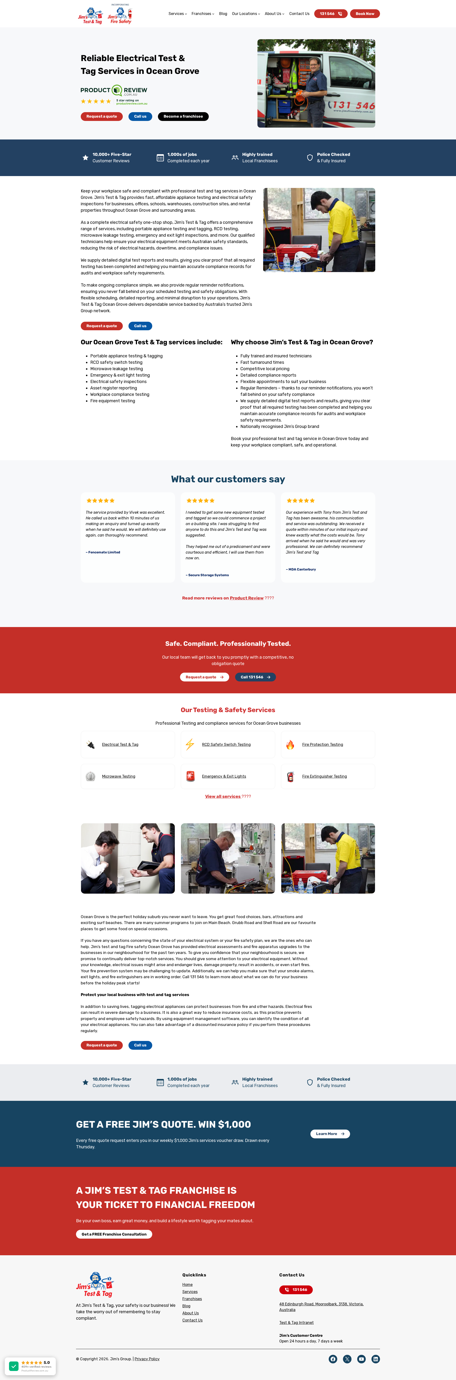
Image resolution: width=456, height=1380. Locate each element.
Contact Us (192, 1320)
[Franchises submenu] (213, 14)
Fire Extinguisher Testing (324, 776)
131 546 (327, 13)
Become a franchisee (183, 116)
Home (187, 1284)
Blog (186, 1306)
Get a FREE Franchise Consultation (114, 1234)
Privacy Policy (147, 1359)
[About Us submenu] (283, 14)
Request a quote (101, 116)
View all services (223, 796)
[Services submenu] (186, 14)
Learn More (326, 1133)
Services (190, 1291)
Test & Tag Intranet (296, 1322)
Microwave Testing (118, 776)
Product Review (247, 598)
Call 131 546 (252, 677)
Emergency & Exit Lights (224, 776)
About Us (190, 1313)
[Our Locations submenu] (259, 14)
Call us (140, 116)
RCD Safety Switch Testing (226, 744)
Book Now (365, 13)
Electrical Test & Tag (120, 744)
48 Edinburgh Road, (297, 1304)
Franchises (192, 1299)
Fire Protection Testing (322, 744)
